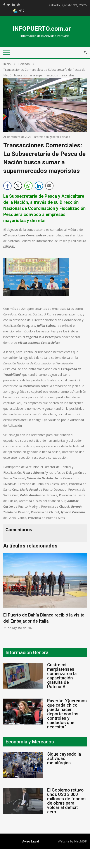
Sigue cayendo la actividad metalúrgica (64, 758)
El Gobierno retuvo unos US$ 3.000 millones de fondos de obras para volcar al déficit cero (66, 800)
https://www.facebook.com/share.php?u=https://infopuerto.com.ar (4, 4)
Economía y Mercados (29, 742)
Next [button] (82, 594)
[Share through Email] (49, 186)
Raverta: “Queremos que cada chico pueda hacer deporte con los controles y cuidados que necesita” (67, 713)
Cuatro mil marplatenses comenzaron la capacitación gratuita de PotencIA (62, 675)
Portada (65, 137)
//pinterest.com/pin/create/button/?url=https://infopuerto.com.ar (18, 4)
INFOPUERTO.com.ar (42, 28)
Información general (46, 137)
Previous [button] (7, 594)
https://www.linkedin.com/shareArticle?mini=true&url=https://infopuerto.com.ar (13, 4)
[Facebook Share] (7, 186)
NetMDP (80, 841)
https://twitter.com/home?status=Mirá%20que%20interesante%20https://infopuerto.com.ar (8, 4)
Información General (27, 652)
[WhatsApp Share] (28, 186)
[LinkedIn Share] (39, 186)
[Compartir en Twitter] (18, 186)
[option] (45, 591)
